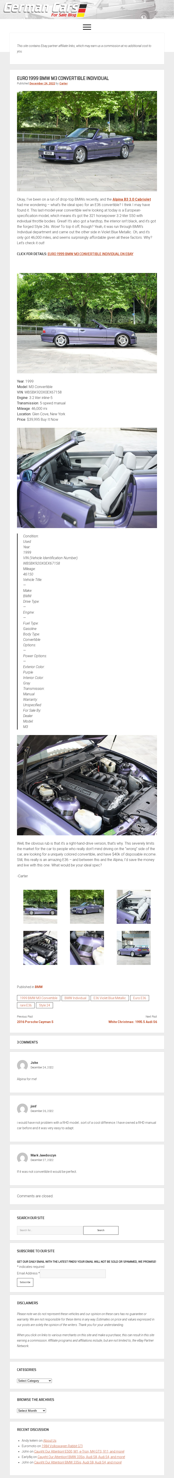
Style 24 (44, 1005)
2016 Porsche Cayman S (35, 1022)
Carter (63, 83)
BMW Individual (75, 998)
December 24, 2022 (42, 83)
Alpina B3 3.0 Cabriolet (132, 199)
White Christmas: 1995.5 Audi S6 (133, 1022)
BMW (39, 987)
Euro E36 (139, 998)
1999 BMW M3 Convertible (38, 998)
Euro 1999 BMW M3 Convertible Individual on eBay (90, 254)
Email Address (28, 1273)
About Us (49, 1440)
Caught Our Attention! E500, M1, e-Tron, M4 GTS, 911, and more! (79, 1451)
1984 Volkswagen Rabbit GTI (62, 1446)
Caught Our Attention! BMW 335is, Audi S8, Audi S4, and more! (81, 1457)
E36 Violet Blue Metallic (110, 998)
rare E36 (26, 1005)
